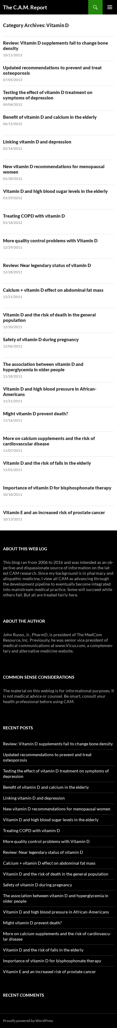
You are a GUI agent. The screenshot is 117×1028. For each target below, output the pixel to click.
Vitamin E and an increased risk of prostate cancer (54, 512)
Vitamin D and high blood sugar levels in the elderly (55, 191)
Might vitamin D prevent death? (35, 413)
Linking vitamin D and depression (37, 141)
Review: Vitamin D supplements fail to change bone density (58, 743)
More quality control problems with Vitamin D (50, 240)
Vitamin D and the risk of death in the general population (55, 873)
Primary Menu (110, 7)
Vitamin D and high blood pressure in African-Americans (56, 911)
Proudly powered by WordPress (28, 1020)
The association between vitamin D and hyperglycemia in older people (43, 366)
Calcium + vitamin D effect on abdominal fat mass (53, 290)
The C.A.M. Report (25, 7)
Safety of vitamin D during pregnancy (41, 339)
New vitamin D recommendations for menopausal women (56, 808)
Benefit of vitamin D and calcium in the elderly (50, 117)
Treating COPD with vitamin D (34, 215)
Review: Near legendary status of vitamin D (47, 265)
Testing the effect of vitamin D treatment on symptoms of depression (47, 95)
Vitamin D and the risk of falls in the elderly (47, 463)
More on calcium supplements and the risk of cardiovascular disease (49, 440)
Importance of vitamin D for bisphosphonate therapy (57, 487)
